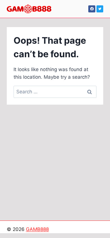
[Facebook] (91, 8)
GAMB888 (37, 229)
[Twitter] (99, 8)
